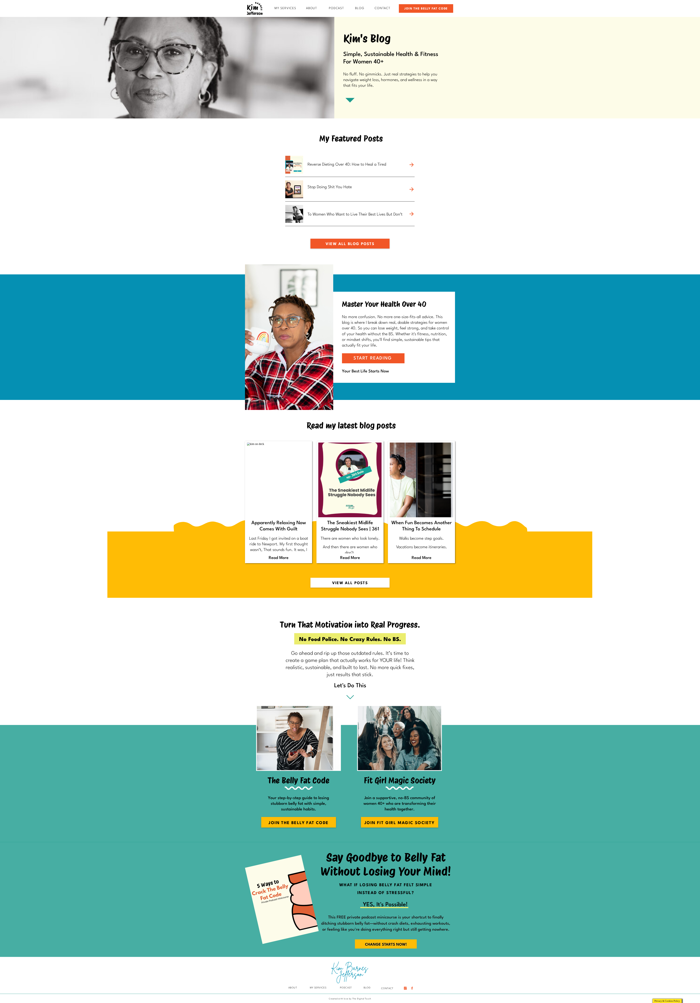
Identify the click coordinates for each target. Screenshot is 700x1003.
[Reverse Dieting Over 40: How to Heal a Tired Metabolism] (412, 164)
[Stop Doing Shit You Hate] (412, 189)
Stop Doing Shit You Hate (330, 187)
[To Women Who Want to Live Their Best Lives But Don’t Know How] (412, 214)
